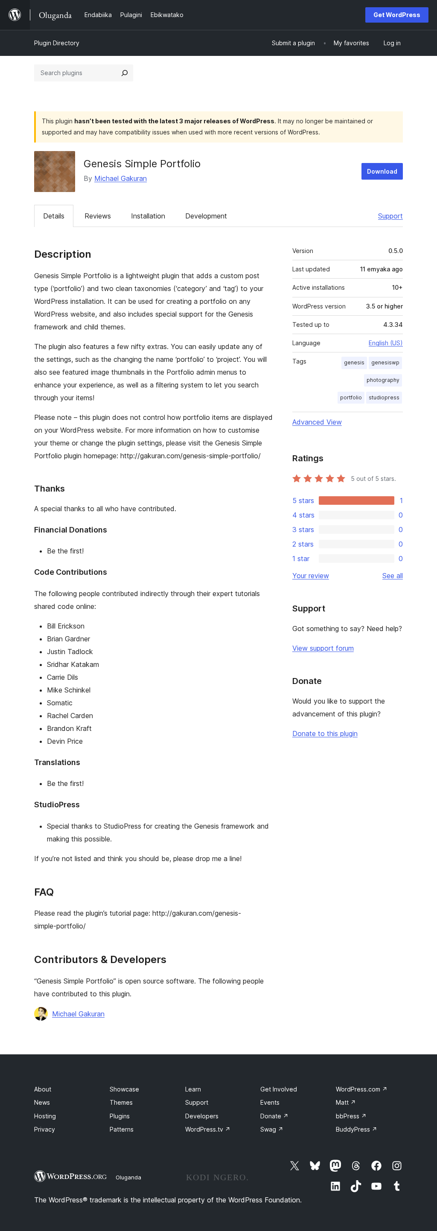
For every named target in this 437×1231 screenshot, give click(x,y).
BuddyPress (356, 1129)
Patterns (122, 1129)
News (42, 1102)
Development (206, 216)
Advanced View (317, 422)
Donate (274, 1116)
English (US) (386, 342)
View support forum (323, 648)
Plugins (120, 1116)
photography (383, 380)
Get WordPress (396, 14)
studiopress (384, 397)
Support (390, 216)
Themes (121, 1102)
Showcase (124, 1089)
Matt (346, 1102)
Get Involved (278, 1089)
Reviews (97, 216)
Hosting (45, 1116)
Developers (201, 1116)
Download (382, 171)
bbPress (351, 1116)
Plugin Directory (56, 43)
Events (270, 1102)
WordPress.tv (207, 1129)
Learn (193, 1089)
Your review (310, 575)
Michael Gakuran (120, 178)
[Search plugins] (124, 72)
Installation (148, 216)
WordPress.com (361, 1089)
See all (392, 575)
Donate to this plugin (325, 733)
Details (53, 216)
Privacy (44, 1129)
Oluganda (128, 1177)
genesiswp (385, 362)
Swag (271, 1129)
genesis (354, 362)
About (42, 1089)
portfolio (351, 397)
